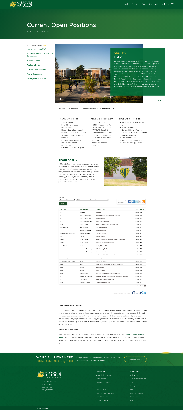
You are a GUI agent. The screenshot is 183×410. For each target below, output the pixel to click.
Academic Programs (131, 4)
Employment (134, 386)
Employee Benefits (34, 60)
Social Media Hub (102, 397)
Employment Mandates (36, 79)
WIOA (132, 400)
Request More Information (105, 393)
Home (29, 31)
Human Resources (34, 45)
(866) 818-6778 (47, 387)
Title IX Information (136, 393)
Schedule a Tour (135, 359)
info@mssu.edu (47, 390)
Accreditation (101, 379)
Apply (144, 4)
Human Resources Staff (36, 49)
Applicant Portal (33, 65)
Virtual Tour (134, 397)
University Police (102, 400)
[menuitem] (40, 49)
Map (131, 389)
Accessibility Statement (104, 375)
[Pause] (60, 99)
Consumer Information (138, 379)
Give (150, 4)
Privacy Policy (101, 389)
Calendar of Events (103, 382)
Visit (156, 4)
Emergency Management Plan (107, 386)
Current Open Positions (36, 70)
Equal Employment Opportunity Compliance (40, 55)
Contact (132, 382)
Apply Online (134, 375)
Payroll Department (35, 74)
